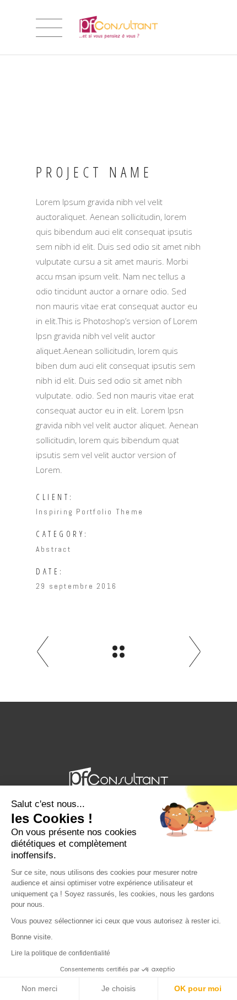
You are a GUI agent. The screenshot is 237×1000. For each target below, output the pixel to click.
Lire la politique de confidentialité (60, 953)
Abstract (53, 549)
